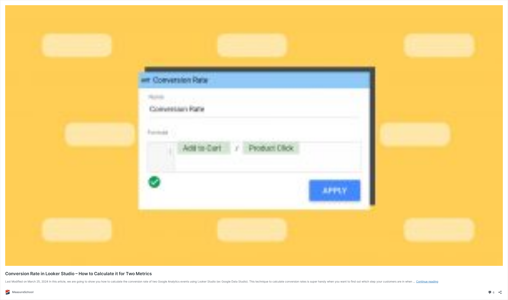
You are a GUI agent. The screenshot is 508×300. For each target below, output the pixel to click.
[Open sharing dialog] (500, 291)
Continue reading (427, 281)
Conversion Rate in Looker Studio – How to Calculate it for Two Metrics (78, 273)
